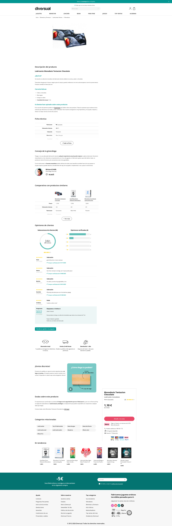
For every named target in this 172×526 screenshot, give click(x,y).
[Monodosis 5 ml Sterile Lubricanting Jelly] (59, 453)
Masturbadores (90, 510)
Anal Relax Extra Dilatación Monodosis (45, 461)
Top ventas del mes (92, 513)
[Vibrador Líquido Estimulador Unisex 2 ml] (126, 453)
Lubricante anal (42, 430)
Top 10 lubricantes (58, 426)
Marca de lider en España (86, 1)
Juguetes (39, 13)
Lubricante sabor (57, 430)
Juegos (104, 13)
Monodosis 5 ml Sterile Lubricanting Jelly (59, 461)
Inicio (37, 17)
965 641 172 (120, 428)
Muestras (70, 430)
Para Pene (91, 13)
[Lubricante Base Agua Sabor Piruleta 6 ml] (86, 453)
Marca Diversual (66, 504)
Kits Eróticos (89, 507)
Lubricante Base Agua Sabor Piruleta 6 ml (85, 461)
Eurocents (59, 124)
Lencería (66, 13)
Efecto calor (86, 430)
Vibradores (89, 502)
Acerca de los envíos (42, 504)
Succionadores (90, 499)
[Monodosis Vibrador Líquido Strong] (113, 453)
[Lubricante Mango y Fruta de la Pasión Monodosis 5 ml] (99, 453)
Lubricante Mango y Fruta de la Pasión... (98, 461)
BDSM (79, 13)
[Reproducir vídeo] (71, 389)
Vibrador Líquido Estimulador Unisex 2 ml (125, 462)
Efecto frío (40, 434)
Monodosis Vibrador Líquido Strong (112, 461)
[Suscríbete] (125, 480)
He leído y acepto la (112, 484)
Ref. (105, 407)
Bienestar (52, 13)
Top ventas (118, 13)
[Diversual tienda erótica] (49, 8)
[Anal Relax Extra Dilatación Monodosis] (46, 453)
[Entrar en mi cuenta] (130, 8)
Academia (133, 13)
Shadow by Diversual (92, 516)
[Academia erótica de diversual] (119, 505)
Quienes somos (65, 499)
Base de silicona (87, 426)
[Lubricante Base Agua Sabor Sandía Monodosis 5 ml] (72, 453)
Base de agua (71, 426)
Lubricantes (41, 426)
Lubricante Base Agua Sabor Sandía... (72, 461)
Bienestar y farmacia (92, 504)
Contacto (38, 499)
